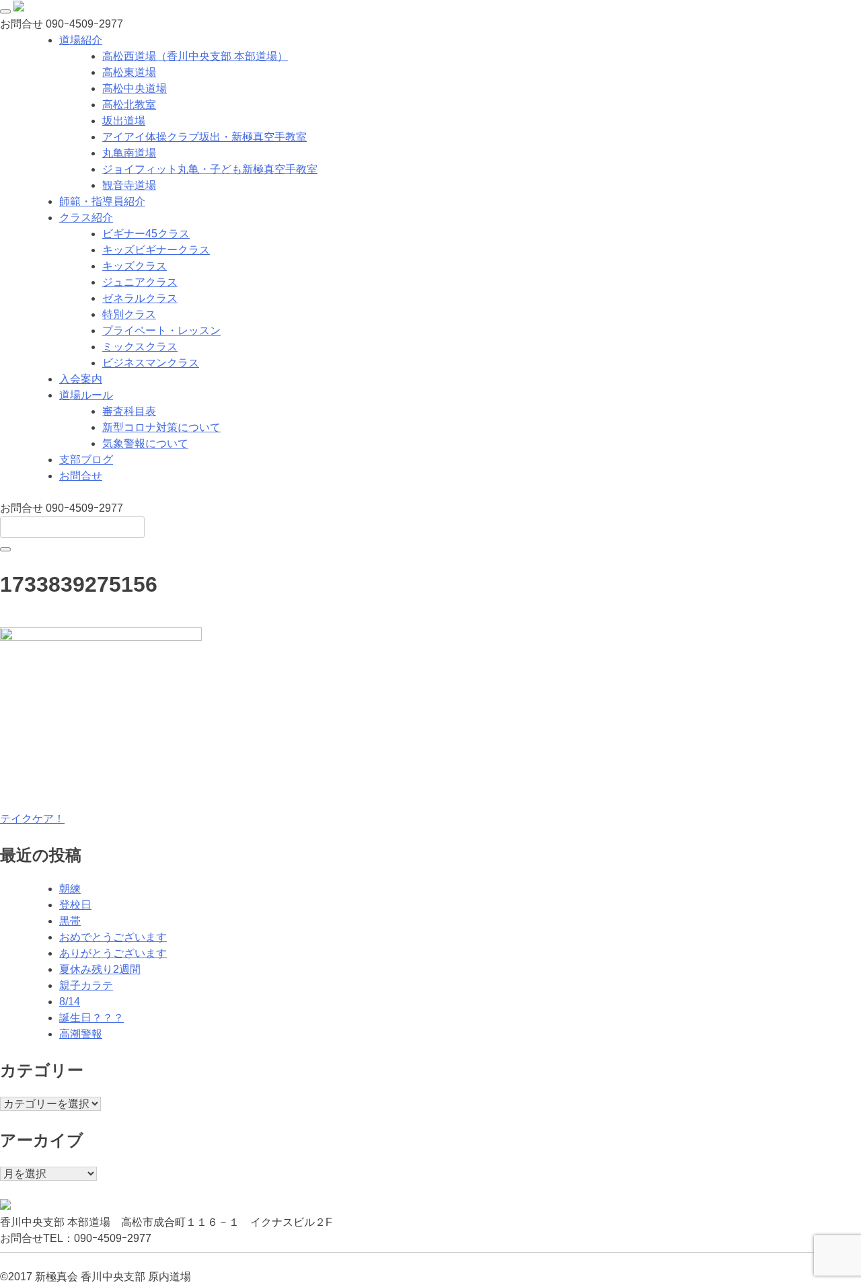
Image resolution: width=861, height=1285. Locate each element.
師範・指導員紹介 (102, 201)
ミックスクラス (140, 346)
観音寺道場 (129, 185)
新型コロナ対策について (161, 427)
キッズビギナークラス (156, 250)
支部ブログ (86, 459)
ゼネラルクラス (140, 298)
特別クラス (129, 314)
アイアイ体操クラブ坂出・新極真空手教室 (204, 137)
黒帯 (70, 921)
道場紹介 (80, 40)
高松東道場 (129, 72)
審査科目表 (129, 411)
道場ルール (86, 395)
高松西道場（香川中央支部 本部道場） (195, 56)
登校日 (75, 904)
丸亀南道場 (129, 153)
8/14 (69, 1001)
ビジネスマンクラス (150, 362)
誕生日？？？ (91, 1017)
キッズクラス (134, 266)
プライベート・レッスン (161, 330)
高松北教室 (129, 104)
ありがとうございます (113, 953)
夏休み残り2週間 (100, 969)
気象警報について (145, 443)
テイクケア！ (32, 818)
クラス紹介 (86, 217)
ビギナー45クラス (146, 233)
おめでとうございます (113, 937)
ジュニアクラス (140, 282)
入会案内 (80, 379)
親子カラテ (86, 985)
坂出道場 (123, 120)
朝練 (70, 888)
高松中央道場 (134, 88)
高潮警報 (80, 1034)
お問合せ (80, 475)
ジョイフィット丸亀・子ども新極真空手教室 (209, 169)
